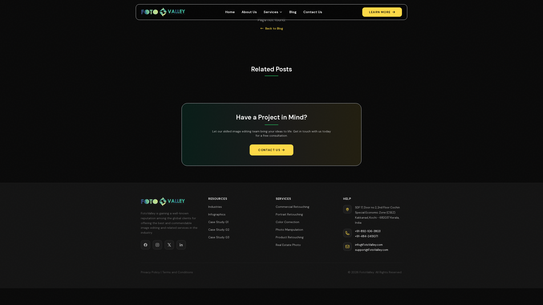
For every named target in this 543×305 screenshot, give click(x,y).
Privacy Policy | (151, 272)
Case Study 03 (218, 237)
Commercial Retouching (292, 207)
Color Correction (287, 222)
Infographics (216, 214)
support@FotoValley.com (371, 250)
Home (230, 12)
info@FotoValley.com (369, 245)
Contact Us (312, 12)
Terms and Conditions (177, 272)
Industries (215, 207)
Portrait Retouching (289, 214)
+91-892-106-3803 (368, 231)
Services (271, 12)
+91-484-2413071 (366, 236)
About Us (249, 12)
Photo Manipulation (289, 230)
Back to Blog (274, 28)
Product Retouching (290, 237)
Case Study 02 (218, 230)
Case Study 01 (218, 222)
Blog (293, 12)
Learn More (380, 12)
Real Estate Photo (288, 245)
